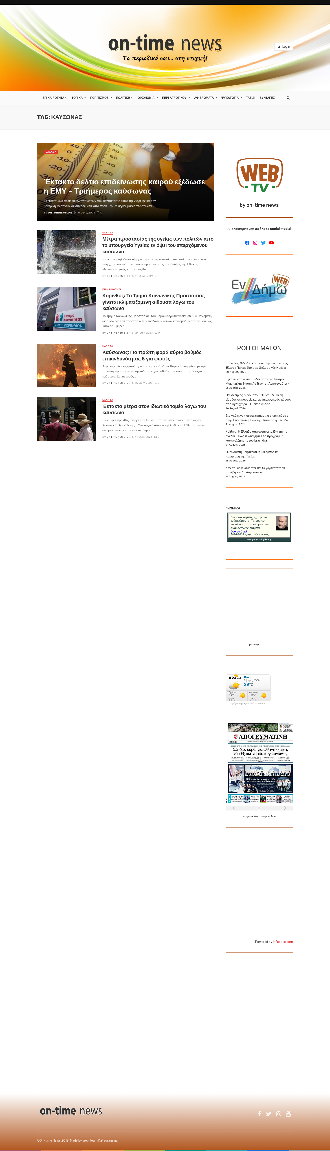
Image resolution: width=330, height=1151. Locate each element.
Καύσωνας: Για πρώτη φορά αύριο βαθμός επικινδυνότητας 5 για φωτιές (151, 355)
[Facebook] (247, 243)
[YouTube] (271, 243)
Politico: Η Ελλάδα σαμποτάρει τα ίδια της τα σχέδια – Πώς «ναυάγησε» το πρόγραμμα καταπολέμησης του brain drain (256, 436)
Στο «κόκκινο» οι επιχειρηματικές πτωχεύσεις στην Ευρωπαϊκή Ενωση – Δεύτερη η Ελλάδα (257, 418)
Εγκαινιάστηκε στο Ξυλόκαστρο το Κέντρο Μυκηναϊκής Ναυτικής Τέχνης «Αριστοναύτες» (258, 381)
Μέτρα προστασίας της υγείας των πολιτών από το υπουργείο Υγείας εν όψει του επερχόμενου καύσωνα (157, 245)
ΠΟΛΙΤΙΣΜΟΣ (99, 97)
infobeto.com (283, 942)
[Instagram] (255, 243)
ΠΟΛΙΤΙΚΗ (123, 97)
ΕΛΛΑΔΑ (51, 152)
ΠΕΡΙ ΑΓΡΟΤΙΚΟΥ (174, 97)
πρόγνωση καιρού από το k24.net (248, 704)
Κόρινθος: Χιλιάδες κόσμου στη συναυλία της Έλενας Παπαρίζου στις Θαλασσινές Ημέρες (257, 365)
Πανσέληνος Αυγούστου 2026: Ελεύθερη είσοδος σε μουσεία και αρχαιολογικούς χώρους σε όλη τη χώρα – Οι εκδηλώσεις (258, 399)
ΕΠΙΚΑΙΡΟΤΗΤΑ (53, 97)
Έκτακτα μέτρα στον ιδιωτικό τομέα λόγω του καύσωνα (154, 409)
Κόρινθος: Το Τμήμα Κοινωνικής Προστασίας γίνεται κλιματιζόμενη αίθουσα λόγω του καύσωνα (153, 302)
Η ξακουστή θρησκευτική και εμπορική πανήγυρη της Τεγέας (252, 454)
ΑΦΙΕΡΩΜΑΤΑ (204, 97)
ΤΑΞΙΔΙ (250, 97)
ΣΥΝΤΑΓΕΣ (267, 97)
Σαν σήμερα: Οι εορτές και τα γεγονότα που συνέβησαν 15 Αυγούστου (255, 470)
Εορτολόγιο (253, 644)
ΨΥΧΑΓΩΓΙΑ (230, 97)
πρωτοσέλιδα (253, 816)
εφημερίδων (270, 816)
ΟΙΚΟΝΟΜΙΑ (146, 97)
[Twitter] (263, 243)
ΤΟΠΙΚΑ (77, 97)
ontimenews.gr (118, 276)
